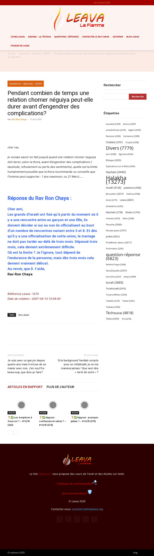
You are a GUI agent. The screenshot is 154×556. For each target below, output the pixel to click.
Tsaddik (113, 301)
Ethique (113, 160)
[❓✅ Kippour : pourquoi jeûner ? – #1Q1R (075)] (84, 404)
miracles (113, 218)
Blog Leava (132, 36)
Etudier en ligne (20, 45)
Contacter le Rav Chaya (95, 36)
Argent (134, 130)
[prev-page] (10, 432)
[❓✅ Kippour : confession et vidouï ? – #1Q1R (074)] (53, 404)
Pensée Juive (116, 230)
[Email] (37, 337)
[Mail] (131, 2)
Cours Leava (18, 36)
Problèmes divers (118, 242)
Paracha (114, 224)
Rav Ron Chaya (19, 119)
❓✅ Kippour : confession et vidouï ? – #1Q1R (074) (52, 421)
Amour (129, 124)
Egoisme (126, 154)
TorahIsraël (116, 288)
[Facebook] (119, 2)
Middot (132, 212)
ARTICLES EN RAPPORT (25, 387)
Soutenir (118, 36)
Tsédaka (113, 307)
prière (113, 236)
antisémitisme (116, 130)
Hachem (116, 172)
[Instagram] (125, 2)
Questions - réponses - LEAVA (34, 53)
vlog (135, 552)
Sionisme (113, 276)
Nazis (128, 218)
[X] (137, 2)
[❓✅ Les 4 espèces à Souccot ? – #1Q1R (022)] (21, 404)
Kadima (133, 194)
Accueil (11, 53)
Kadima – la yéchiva (39, 36)
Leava (127, 200)
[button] (149, 37)
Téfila (112, 318)
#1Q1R (12, 412)
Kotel (111, 200)
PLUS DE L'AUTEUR (60, 387)
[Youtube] (143, 2)
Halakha (116, 180)
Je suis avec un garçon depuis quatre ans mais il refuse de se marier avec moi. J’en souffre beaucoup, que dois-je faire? (27, 366)
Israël (113, 187)
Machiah (114, 212)
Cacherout (131, 136)
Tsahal (128, 301)
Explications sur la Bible (120, 166)
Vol (126, 319)
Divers (119, 148)
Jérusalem (115, 193)
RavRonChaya (116, 264)
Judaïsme (132, 187)
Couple (132, 142)
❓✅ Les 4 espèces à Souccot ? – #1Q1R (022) (20, 421)
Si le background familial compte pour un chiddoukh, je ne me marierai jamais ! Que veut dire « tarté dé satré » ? (78, 366)
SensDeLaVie (116, 270)
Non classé (23, 314)
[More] (95, 134)
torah (114, 283)
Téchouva (119, 313)
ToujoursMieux (116, 294)
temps (130, 276)
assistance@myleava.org (87, 509)
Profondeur (114, 248)
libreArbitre (114, 206)
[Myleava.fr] (77, 18)
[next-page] (16, 432)
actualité (113, 124)
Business (113, 136)
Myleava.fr (45, 474)
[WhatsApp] (28, 337)
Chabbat (114, 142)
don (111, 154)
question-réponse (123, 256)
